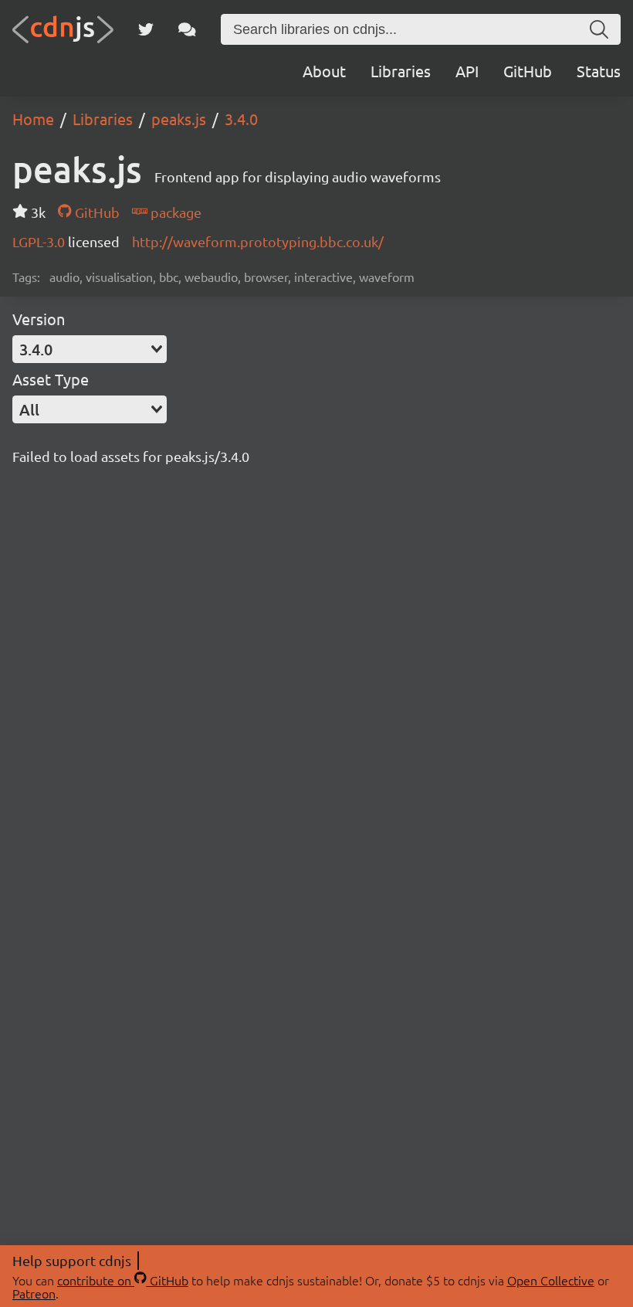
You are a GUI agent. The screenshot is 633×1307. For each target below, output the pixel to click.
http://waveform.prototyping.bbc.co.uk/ (258, 241)
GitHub (527, 70)
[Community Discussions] (187, 29)
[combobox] (89, 349)
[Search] (599, 29)
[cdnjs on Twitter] (146, 29)
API (467, 70)
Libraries (401, 70)
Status (599, 70)
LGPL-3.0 (40, 241)
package (174, 212)
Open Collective (550, 1279)
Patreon (34, 1293)
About (324, 70)
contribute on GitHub (122, 1279)
